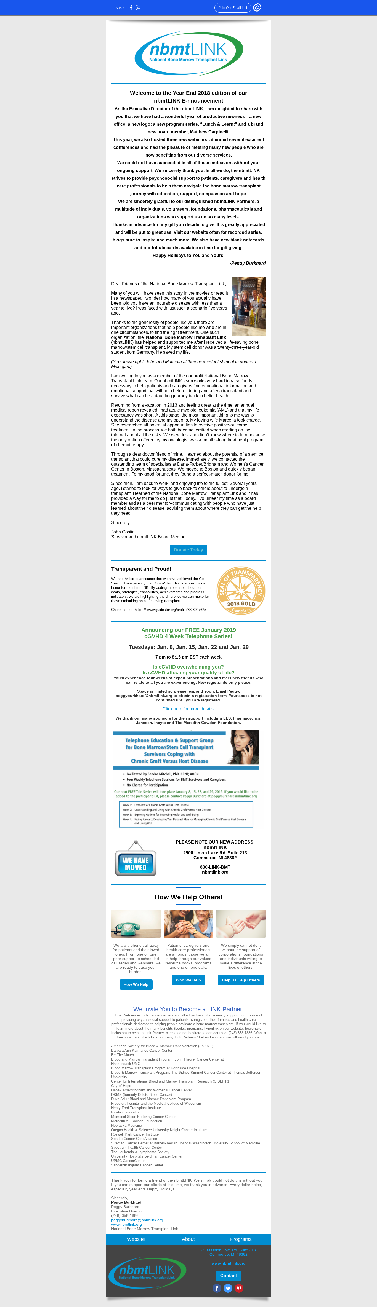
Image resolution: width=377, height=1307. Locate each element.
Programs (241, 1239)
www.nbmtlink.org (126, 1224)
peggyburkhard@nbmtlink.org (137, 1220)
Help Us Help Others (241, 980)
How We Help (136, 984)
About (188, 1239)
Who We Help (188, 980)
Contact (228, 1275)
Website (136, 1239)
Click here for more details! (189, 709)
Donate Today (188, 550)
